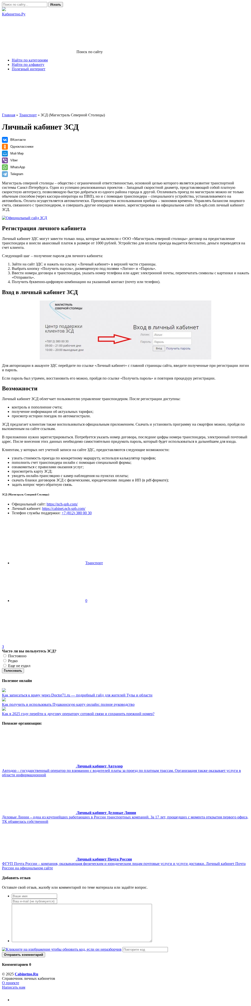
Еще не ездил (18, 666)
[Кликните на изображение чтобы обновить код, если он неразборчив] (62, 949)
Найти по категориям (30, 60)
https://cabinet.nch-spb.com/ (63, 508)
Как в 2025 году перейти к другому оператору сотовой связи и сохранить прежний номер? (78, 714)
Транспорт (28, 115)
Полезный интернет (28, 69)
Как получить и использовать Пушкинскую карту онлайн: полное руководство (68, 704)
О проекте (10, 983)
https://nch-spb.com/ (62, 504)
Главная (8, 115)
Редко (12, 661)
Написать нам (13, 987)
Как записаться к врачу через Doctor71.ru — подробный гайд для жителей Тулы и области (77, 695)
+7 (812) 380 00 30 (77, 513)
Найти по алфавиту (28, 64)
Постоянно (16, 656)
